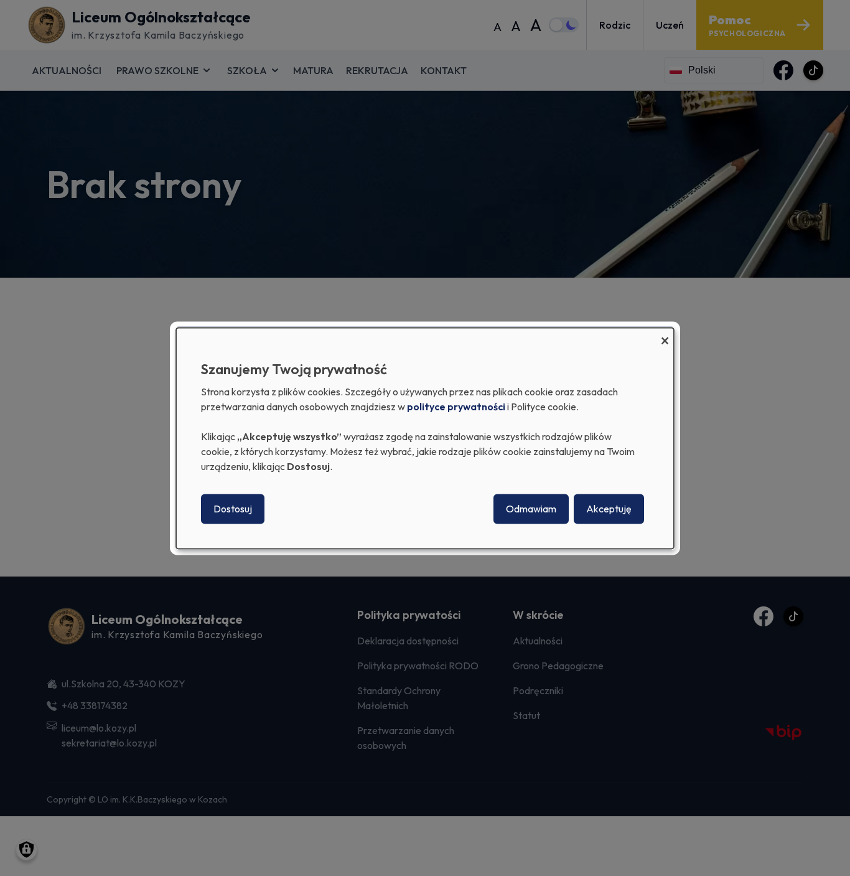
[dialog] (425, 438)
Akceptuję (609, 508)
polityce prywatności (456, 406)
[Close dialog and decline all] (664, 335)
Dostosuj (232, 508)
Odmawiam (531, 508)
